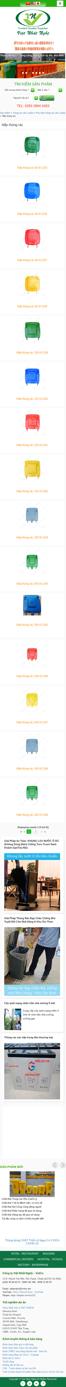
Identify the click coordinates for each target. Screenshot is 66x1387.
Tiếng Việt (28, 3)
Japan (38, 3)
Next (60, 67)
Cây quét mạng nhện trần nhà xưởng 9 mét (29, 1003)
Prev (6, 67)
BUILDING (49, 1253)
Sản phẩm (5, 113)
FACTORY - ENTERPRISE (33, 1264)
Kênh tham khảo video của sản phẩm (20, 1348)
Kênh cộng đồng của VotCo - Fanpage (21, 1354)
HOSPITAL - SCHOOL (50, 1259)
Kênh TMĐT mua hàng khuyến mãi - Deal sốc (25, 1351)
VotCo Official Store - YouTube (28, 1292)
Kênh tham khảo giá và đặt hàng (18, 1344)
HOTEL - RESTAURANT (25, 1253)
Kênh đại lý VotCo (11, 1358)
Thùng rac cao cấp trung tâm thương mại (28, 1037)
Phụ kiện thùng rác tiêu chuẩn (50, 113)
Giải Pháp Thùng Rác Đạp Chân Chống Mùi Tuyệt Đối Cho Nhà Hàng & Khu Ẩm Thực (29, 920)
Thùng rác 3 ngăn (32, 1240)
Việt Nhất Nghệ (33, 22)
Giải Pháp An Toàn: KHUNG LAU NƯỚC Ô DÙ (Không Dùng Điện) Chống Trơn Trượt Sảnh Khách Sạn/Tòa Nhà (31, 844)
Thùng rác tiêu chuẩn (23, 113)
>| (45, 831)
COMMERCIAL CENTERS (18, 1259)
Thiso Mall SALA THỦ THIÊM (18, 1308)
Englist (33, 3)
